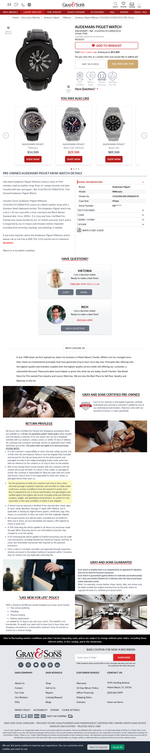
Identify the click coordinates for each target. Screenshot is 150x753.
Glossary (80, 702)
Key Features (86, 210)
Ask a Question (75, 328)
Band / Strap (86, 219)
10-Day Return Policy (87, 688)
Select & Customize (98, 747)
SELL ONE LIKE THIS (123, 63)
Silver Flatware (76, 12)
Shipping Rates (84, 697)
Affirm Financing (84, 692)
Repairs (124, 12)
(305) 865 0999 (115, 692)
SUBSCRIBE (124, 657)
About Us (20, 683)
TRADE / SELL (140, 12)
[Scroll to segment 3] (76, 169)
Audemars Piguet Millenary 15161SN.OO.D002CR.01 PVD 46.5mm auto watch (106, 17)
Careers (19, 688)
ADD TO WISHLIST (109, 46)
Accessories (97, 12)
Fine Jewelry (54, 12)
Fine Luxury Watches (30, 17)
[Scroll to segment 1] (71, 169)
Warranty (81, 683)
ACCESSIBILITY (40, 709)
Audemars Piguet (51, 17)
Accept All (117, 747)
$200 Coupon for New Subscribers (111, 649)
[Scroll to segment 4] (78, 169)
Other (82, 224)
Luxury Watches (33, 12)
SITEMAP (54, 709)
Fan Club (19, 692)
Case (81, 215)
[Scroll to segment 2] (73, 169)
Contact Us (114, 672)
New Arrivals (10, 12)
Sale (112, 12)
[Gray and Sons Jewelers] (73, 4)
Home (15, 17)
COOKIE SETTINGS (71, 709)
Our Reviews (21, 697)
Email (84, 292)
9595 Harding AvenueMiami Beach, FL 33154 (119, 685)
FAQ (17, 702)
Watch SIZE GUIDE (93, 230)
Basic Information (90, 182)
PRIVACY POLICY (22, 709)
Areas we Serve (115, 702)
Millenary (67, 17)
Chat (66, 292)
